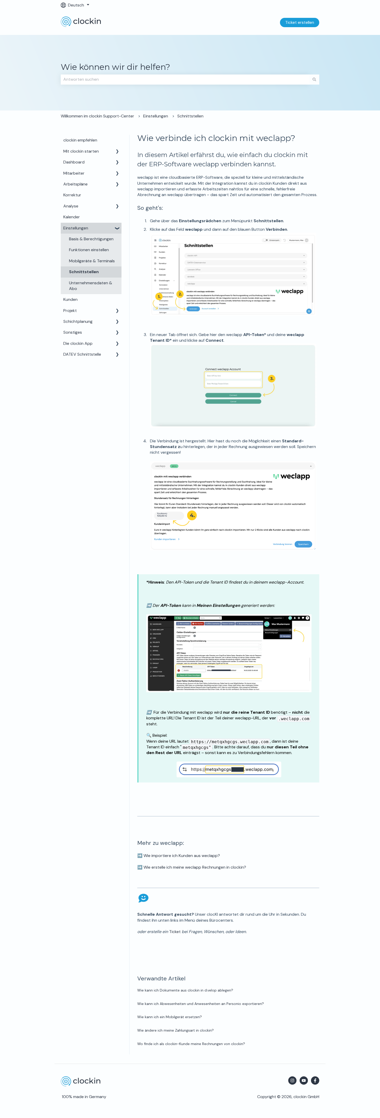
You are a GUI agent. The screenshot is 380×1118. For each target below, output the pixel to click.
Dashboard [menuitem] (74, 162)
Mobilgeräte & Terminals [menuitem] (92, 261)
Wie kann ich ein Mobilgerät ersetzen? (169, 1017)
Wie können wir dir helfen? (115, 67)
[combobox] (185, 79)
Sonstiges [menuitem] (72, 332)
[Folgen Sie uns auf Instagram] (292, 1080)
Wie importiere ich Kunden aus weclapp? (181, 855)
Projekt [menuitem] (70, 310)
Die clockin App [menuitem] (78, 343)
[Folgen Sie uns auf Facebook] (315, 1080)
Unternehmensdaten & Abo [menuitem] (90, 285)
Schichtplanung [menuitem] (78, 321)
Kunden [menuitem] (70, 299)
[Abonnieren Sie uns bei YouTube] (304, 1080)
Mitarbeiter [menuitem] (74, 173)
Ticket (175, 931)
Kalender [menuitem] (71, 217)
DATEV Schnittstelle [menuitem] (82, 354)
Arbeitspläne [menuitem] (75, 184)
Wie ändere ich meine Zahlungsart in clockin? (175, 1030)
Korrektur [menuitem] (72, 195)
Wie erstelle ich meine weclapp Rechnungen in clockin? (194, 867)
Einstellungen (155, 116)
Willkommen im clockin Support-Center (97, 116)
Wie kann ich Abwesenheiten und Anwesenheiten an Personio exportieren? (200, 1003)
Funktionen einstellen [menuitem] (89, 249)
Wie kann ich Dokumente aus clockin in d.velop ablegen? (185, 990)
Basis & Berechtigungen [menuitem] (91, 239)
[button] (117, 151)
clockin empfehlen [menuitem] (80, 140)
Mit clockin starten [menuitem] (81, 151)
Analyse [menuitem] (70, 206)
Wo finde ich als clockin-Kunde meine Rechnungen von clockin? (191, 1043)
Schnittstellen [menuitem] (84, 271)
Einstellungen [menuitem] (75, 228)
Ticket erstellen (299, 22)
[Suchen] (314, 79)
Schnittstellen (190, 116)
